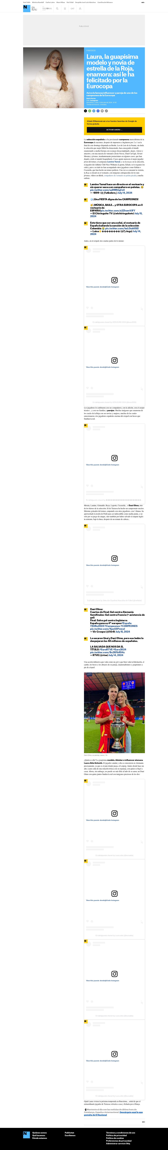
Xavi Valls (26, 2)
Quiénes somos (39, 1133)
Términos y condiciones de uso (120, 1133)
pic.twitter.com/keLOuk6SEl (122, 228)
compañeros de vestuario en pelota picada (120, 175)
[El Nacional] (26, 8)
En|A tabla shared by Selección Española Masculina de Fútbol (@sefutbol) (114, 600)
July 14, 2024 (125, 193)
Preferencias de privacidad (118, 1141)
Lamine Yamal (113, 162)
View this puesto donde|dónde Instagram (102, 287)
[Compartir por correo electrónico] (102, 110)
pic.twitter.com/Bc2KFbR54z (107, 652)
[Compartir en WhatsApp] (89, 110)
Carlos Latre (50, 2)
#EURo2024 (97, 626)
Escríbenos (70, 1135)
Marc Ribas (60, 2)
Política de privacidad (116, 1135)
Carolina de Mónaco (105, 2)
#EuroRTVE (106, 650)
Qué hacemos (38, 1135)
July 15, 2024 (123, 632)
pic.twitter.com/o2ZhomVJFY (118, 211)
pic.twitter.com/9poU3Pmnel (107, 629)
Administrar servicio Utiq (118, 1144)
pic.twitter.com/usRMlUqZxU (107, 190)
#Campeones (112, 626)
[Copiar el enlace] (106, 110)
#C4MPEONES (129, 626)
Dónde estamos (39, 1138)
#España (126, 623)
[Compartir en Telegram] (93, 110)
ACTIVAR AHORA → (114, 130)
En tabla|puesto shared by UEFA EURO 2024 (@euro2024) (114, 322)
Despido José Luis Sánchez (85, 2)
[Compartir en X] (85, 110)
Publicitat (69, 1133)
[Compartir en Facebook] (98, 110)
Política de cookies (115, 1138)
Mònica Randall (38, 2)
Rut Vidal (70, 2)
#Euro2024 (119, 650)
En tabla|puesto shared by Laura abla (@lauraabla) (114, 855)
